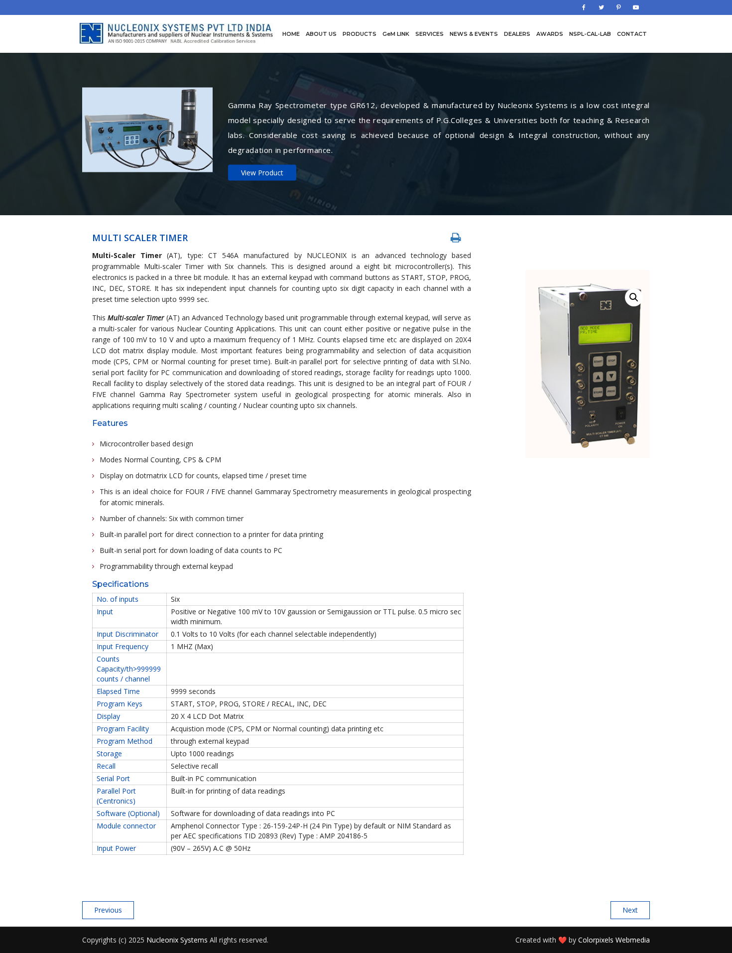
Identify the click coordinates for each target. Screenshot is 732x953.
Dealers (517, 33)
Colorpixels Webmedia (614, 940)
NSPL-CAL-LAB (590, 33)
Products (359, 33)
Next (630, 910)
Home (291, 33)
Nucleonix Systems (177, 940)
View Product (262, 172)
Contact (632, 33)
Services (429, 33)
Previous (108, 910)
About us (321, 33)
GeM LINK (395, 33)
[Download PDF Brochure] (456, 237)
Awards (549, 33)
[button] (634, 297)
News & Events (474, 33)
